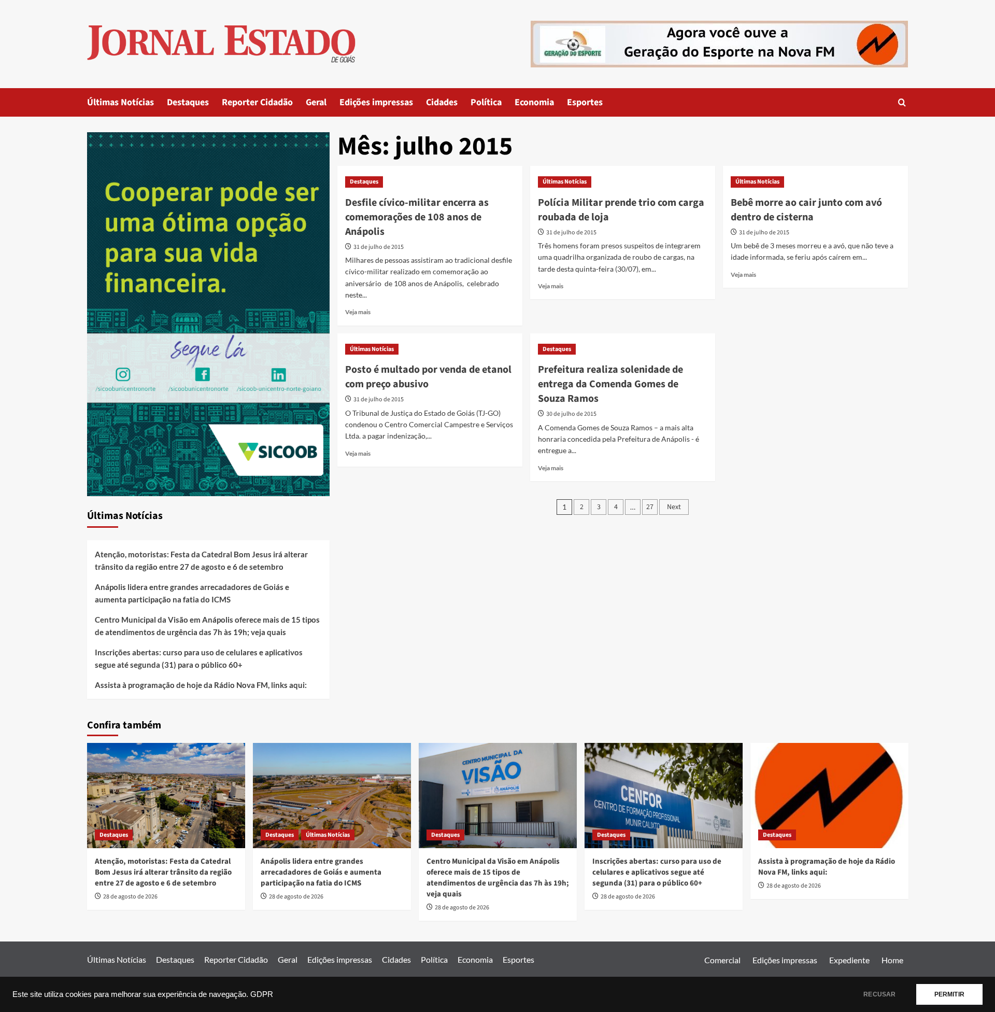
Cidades (442, 102)
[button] (901, 102)
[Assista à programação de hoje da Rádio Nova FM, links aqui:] (829, 795)
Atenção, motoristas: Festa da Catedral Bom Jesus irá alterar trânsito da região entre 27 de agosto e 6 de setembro (201, 560)
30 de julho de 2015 (571, 414)
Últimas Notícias (120, 102)
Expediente (849, 960)
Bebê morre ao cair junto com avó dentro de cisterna (806, 209)
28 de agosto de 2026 (130, 896)
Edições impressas (376, 102)
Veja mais (358, 312)
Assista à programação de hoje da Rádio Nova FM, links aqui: (201, 685)
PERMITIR (949, 994)
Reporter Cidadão (257, 102)
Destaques (188, 102)
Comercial (722, 960)
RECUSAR (879, 994)
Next (674, 507)
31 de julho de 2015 (378, 247)
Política (486, 102)
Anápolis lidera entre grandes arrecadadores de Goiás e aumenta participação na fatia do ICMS (192, 593)
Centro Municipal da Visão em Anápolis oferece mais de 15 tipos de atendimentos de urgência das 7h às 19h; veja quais (207, 626)
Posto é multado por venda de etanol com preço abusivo (428, 376)
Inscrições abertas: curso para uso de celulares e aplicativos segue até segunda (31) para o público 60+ (199, 658)
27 (649, 507)
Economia (534, 102)
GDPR (261, 994)
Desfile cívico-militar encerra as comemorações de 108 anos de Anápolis (417, 217)
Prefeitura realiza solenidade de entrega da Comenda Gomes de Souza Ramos (610, 384)
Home (892, 960)
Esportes (585, 102)
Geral (316, 102)
